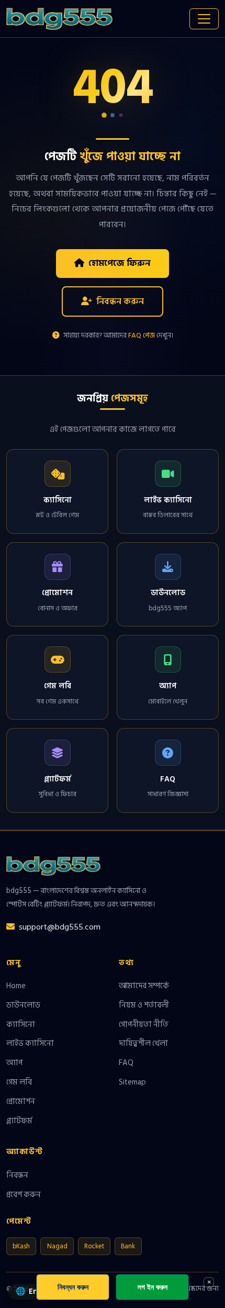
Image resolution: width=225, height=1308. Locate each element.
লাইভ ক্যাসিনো (30, 1043)
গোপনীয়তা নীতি (143, 1024)
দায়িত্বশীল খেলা (143, 1043)
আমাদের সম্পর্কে (144, 985)
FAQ (126, 1062)
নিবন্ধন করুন (120, 301)
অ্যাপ (14, 1062)
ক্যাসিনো (20, 1024)
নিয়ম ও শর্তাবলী (144, 1005)
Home (16, 985)
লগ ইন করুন (152, 1287)
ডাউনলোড (23, 1005)
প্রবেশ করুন (23, 1194)
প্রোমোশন (20, 1101)
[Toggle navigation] (204, 18)
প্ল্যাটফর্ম (19, 1120)
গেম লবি (19, 1082)
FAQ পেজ (141, 335)
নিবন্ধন (17, 1175)
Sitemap (132, 1082)
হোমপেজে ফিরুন (119, 263)
